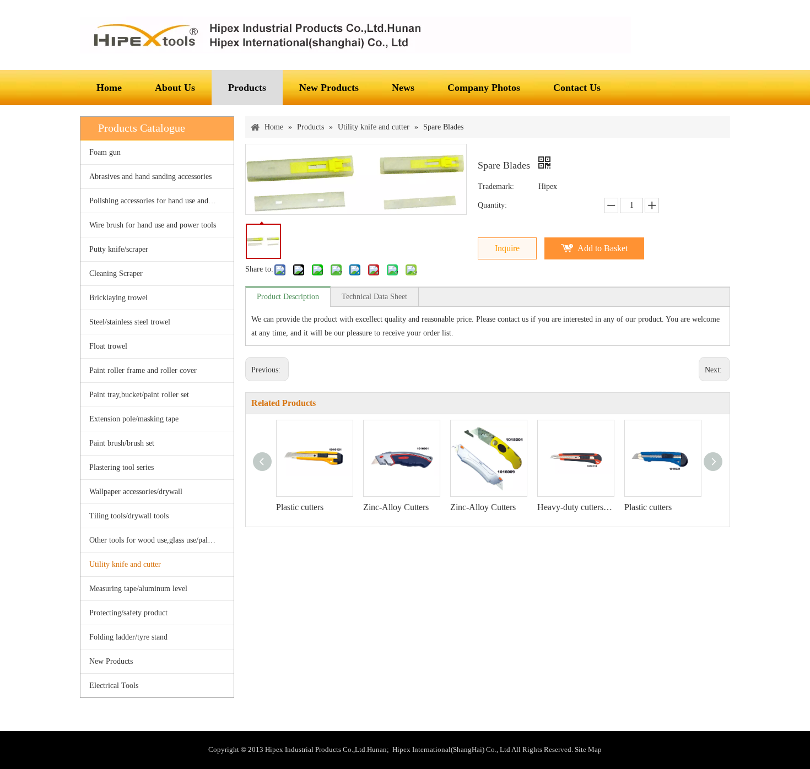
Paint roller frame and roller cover (143, 370)
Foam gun (105, 152)
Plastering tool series (121, 467)
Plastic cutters (299, 507)
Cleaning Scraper (116, 273)
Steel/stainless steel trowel (129, 322)
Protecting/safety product (128, 613)
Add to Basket (602, 248)
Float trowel (108, 346)
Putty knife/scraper (118, 249)
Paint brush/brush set (121, 443)
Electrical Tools (113, 685)
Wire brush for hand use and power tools (152, 225)
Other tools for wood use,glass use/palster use (160, 540)
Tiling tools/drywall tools (129, 516)
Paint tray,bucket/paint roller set (139, 395)
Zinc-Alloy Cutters (396, 507)
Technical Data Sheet (374, 297)
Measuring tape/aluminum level (138, 588)
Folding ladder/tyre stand (128, 637)
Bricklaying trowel (118, 298)
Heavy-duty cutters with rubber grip (575, 507)
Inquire (507, 248)
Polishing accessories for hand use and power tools (161, 201)
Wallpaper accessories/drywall (135, 492)
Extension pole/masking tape (134, 419)
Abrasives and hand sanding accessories (150, 176)
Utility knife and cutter (125, 564)
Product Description (288, 297)
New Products (111, 661)
